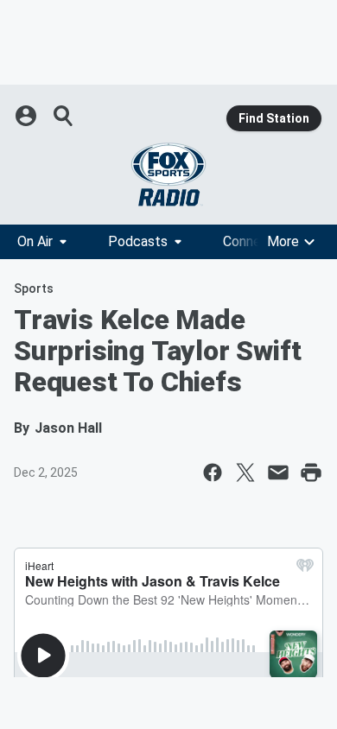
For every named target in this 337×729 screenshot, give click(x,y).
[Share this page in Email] (278, 472)
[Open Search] (64, 115)
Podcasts (138, 241)
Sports (34, 288)
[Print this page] (311, 472)
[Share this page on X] (245, 472)
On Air (35, 241)
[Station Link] (168, 174)
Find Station (273, 118)
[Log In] (28, 115)
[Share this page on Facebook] (212, 472)
